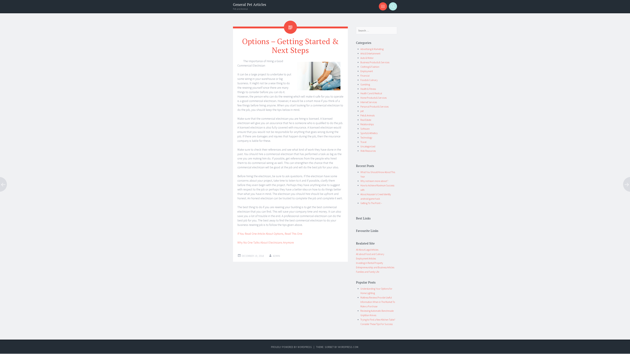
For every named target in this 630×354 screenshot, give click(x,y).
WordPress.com (348, 347)
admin (276, 255)
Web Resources (368, 150)
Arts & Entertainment (370, 53)
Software (364, 128)
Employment (366, 71)
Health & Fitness (368, 88)
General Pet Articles (249, 4)
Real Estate (365, 119)
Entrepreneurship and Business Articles (375, 267)
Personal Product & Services (374, 106)
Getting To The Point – (371, 203)
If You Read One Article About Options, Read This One (269, 234)
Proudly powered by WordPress (291, 347)
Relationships (367, 124)
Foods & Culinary (369, 80)
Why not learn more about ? (374, 181)
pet (362, 111)
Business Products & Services (374, 62)
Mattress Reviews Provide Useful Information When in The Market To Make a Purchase (377, 302)
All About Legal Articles (367, 249)
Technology (366, 137)
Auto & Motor (367, 57)
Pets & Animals (367, 115)
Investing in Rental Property (369, 263)
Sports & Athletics (369, 133)
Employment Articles (366, 258)
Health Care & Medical (371, 93)
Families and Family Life (367, 271)
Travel (363, 142)
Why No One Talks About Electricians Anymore (265, 242)
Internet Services (368, 102)
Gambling (365, 84)
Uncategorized (367, 146)
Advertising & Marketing (372, 49)
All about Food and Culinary (370, 254)
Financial (364, 75)
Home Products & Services (373, 97)
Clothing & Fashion (369, 66)
